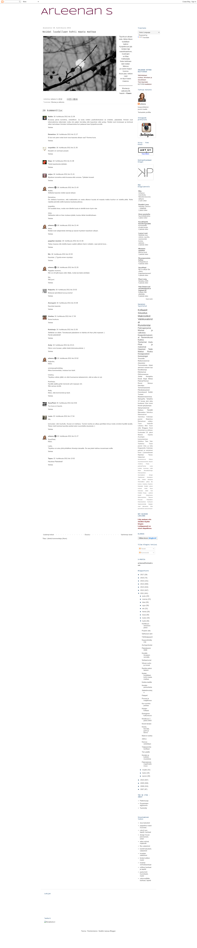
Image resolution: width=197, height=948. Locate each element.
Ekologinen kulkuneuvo (147, 714)
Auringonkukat (147, 645)
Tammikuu (141, 417)
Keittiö (150, 392)
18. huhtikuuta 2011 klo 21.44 (67, 225)
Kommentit (145, 553)
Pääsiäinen (150, 499)
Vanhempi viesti (126, 534)
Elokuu (151, 459)
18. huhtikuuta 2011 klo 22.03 (62, 254)
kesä (144, 615)
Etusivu (87, 534)
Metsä (150, 379)
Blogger (112, 931)
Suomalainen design (145, 475)
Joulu (150, 342)
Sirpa (50, 161)
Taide (150, 349)
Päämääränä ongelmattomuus (147, 764)
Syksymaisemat (143, 408)
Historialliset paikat (143, 481)
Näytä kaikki (149, 299)
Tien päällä (146, 752)
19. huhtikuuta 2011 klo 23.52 (67, 358)
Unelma (51, 316)
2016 (142, 578)
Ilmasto (151, 461)
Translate (145, 37)
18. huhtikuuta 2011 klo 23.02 (66, 290)
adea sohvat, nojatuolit (144, 842)
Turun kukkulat (145, 423)
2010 (142, 780)
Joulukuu (140, 463)
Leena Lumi (143, 233)
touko (144, 618)
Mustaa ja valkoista (57, 102)
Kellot (145, 488)
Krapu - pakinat (148, 493)
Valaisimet (141, 457)
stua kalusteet (145, 823)
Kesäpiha (149, 376)
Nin (49, 254)
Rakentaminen (142, 501)
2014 (142, 584)
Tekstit (143, 549)
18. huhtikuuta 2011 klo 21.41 (64, 174)
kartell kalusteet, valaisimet (146, 850)
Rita (139, 191)
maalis (144, 770)
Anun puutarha (144, 214)
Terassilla (141, 358)
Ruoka (150, 351)
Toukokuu (141, 443)
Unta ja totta (148, 446)
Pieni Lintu (142, 279)
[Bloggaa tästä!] (70, 99)
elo (143, 608)
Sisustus (142, 313)
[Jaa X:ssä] (72, 99)
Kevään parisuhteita (147, 686)
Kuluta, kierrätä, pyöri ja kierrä (145, 729)
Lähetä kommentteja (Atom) (57, 538)
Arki (139, 479)
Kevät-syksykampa (144, 405)
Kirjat (145, 379)
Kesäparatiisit (143, 354)
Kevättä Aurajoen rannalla (146, 655)
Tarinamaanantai (144, 388)
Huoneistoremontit (143, 461)
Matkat (141, 351)
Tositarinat (142, 342)
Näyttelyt (141, 455)
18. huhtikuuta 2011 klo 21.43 (67, 187)
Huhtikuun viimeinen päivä (146, 625)
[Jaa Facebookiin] (74, 99)
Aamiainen (150, 477)
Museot (151, 497)
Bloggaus (145, 428)
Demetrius (52, 134)
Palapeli (145, 695)
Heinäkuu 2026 (143, 281)
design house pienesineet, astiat (145, 837)
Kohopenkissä (143, 262)
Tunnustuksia (142, 365)
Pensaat (140, 499)
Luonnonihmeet (148, 452)
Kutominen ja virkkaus (145, 430)
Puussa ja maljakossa (147, 699)
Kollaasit (142, 310)
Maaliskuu (149, 419)
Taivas (150, 455)
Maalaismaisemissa (145, 397)
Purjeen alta (146, 631)
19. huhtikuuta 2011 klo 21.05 (67, 329)
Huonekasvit (142, 392)
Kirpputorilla (142, 448)
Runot (140, 383)
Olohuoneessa (143, 374)
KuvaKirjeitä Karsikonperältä (144, 223)
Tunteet (140, 394)
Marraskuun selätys (145, 421)
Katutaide (140, 486)
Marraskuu (142, 412)
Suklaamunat (146, 660)
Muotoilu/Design (148, 470)
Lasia (151, 466)
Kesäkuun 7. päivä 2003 (147, 720)
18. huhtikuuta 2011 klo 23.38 (67, 303)
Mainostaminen (142, 497)
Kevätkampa (142, 370)
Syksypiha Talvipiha (145, 399)
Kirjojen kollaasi (145, 709)
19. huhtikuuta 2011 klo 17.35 (65, 316)
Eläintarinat (142, 372)
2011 (142, 593)
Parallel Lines (143, 204)
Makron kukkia (147, 736)
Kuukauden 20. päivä (145, 432)
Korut (139, 452)
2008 (142, 786)
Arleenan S (77, 11)
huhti (144, 621)
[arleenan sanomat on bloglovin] (148, 539)
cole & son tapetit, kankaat (145, 831)
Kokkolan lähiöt (143, 490)
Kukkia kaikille (147, 682)
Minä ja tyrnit (142, 252)
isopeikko (52, 147)
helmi (144, 773)
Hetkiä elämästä (147, 479)
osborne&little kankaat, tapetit (145, 879)
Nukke (50, 116)
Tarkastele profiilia (144, 112)
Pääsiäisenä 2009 (146, 649)
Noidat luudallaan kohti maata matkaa (147, 676)
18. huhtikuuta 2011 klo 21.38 (63, 161)
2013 (142, 587)
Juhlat (140, 376)
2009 (142, 783)
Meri (146, 426)
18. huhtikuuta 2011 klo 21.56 (72, 241)
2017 (142, 574)
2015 (142, 581)
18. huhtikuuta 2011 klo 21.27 (67, 134)
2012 (142, 590)
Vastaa (50, 127)
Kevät (140, 379)
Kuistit (139, 495)
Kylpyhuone (149, 495)
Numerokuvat (147, 337)
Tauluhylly (143, 808)
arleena (51, 187)
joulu (144, 596)
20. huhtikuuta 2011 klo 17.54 (63, 416)
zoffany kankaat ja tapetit (145, 868)
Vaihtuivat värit (147, 634)
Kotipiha (140, 493)
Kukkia (141, 340)
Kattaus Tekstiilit (145, 410)
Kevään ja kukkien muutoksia (146, 757)
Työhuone (150, 501)
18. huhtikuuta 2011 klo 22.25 (67, 267)
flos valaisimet (145, 846)
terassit (150, 508)
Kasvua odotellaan (146, 743)
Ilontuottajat (143, 356)
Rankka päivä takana (147, 669)
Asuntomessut (142, 459)
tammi (144, 776)
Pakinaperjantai (144, 328)
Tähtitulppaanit (147, 637)
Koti (152, 490)
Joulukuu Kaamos (147, 484)
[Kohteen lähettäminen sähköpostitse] (68, 99)
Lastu (50, 416)
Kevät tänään (146, 724)
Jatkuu (144, 739)
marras (145, 599)
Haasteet (141, 349)
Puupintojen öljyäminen (144, 804)
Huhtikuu (141, 441)
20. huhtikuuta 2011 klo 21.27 (67, 436)
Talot (146, 441)
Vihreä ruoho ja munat (146, 664)
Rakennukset (142, 414)
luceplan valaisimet (143, 854)
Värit (151, 506)
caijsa (50, 174)
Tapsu (50, 458)
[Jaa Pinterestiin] (76, 99)
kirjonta (150, 435)
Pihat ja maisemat (145, 345)
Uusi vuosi (149, 403)
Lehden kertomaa (143, 468)
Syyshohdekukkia (144, 216)
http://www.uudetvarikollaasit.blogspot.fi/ (144, 288)
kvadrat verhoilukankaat (145, 864)
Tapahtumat (141, 477)
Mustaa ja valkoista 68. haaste (124, 90)
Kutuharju (52, 329)
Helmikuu (149, 412)
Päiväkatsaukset (144, 390)
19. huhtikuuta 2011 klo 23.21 (63, 345)
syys (144, 605)
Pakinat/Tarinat (143, 381)
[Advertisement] (88, 516)
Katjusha (51, 290)
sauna (146, 508)
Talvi (151, 441)
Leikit (151, 468)
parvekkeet (141, 508)
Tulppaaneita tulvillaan (146, 748)
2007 (142, 789)
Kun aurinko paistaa (146, 704)
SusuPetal (52, 403)
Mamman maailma (141, 249)
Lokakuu (140, 426)
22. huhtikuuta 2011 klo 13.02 (64, 458)
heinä (144, 611)
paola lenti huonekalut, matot (144, 874)
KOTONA (141, 84)
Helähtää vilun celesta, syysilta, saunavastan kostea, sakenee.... (144, 239)
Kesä (151, 428)
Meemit (140, 435)
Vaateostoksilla (142, 504)
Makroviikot (144, 316)
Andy (50, 345)
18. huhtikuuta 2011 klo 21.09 (64, 116)
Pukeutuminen (142, 472)
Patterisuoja (144, 801)
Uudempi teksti (48, 534)
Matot (139, 470)
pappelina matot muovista (146, 826)
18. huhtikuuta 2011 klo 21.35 (67, 147)
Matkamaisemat (143, 361)
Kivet (151, 488)
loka (144, 602)
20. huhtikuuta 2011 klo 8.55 (67, 403)
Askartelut (141, 363)
